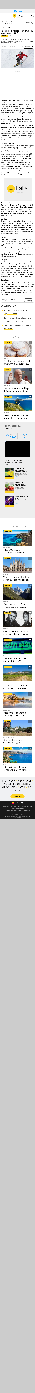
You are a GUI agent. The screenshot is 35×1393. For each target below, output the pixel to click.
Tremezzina (7, 385)
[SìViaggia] (18, 11)
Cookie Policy (27, 810)
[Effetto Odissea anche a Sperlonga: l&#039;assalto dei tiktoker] (17, 700)
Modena (6, 656)
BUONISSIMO (15, 808)
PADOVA (17, 790)
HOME (3, 27)
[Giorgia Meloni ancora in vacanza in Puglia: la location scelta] (17, 728)
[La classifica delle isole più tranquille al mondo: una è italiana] (18, 403)
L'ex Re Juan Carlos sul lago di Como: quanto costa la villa (16, 391)
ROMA (4, 781)
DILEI (19, 806)
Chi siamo (7, 810)
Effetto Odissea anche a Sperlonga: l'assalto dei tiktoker (14, 715)
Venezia (5, 629)
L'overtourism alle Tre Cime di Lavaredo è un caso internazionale (16, 607)
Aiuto (23, 812)
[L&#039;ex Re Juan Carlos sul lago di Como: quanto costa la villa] (18, 376)
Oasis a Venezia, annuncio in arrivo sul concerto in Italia (15, 634)
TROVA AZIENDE (17, 796)
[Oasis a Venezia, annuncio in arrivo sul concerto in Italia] (17, 619)
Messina (6, 413)
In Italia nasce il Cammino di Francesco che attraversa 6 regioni (16, 688)
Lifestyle (4, 36)
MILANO (12, 781)
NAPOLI (29, 781)
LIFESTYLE (9, 27)
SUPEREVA (21, 808)
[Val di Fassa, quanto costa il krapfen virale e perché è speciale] (18, 349)
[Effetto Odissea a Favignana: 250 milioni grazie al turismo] (17, 538)
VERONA (14, 787)
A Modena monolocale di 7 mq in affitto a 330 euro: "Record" (16, 661)
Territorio (8, 396)
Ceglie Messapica (8, 737)
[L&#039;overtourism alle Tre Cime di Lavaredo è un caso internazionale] (17, 592)
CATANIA (22, 787)
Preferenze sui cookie (15, 812)
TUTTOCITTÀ (14, 806)
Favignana (6, 547)
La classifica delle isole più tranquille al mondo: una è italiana (16, 418)
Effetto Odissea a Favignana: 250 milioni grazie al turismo (14, 552)
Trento (12, 36)
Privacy (20, 810)
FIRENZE (16, 784)
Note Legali (14, 810)
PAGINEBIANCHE (6, 806)
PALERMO (7, 784)
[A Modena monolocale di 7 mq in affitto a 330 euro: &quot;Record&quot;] (17, 646)
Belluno (5, 601)
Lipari (5, 764)
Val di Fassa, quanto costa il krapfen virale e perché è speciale (17, 364)
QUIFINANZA (29, 806)
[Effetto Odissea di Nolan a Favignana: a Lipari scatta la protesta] (17, 755)
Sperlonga (6, 710)
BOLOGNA (26, 784)
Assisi (5, 683)
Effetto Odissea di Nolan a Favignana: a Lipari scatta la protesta (16, 770)
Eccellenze (8, 342)
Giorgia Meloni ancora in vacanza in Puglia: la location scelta (15, 742)
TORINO (20, 781)
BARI (29, 787)
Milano (5, 574)
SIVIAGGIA (23, 806)
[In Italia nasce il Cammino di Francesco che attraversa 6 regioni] (17, 673)
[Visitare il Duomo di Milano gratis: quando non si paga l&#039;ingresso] (17, 565)
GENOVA (5, 787)
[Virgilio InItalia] (17, 16)
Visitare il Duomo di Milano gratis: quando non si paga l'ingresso (16, 580)
